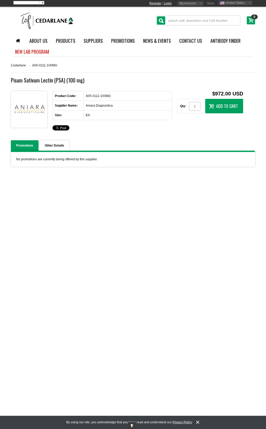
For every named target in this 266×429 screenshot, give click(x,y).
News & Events (157, 40)
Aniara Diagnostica (99, 105)
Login (168, 3)
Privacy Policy (182, 422)
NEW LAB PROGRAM (32, 51)
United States (235, 3)
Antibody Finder (225, 40)
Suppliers (93, 40)
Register (155, 3)
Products (65, 40)
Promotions (123, 40)
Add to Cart (227, 106)
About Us (38, 40)
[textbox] (198, 20)
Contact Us (190, 40)
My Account (187, 3)
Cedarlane (18, 65)
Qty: (183, 106)
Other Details (54, 145)
